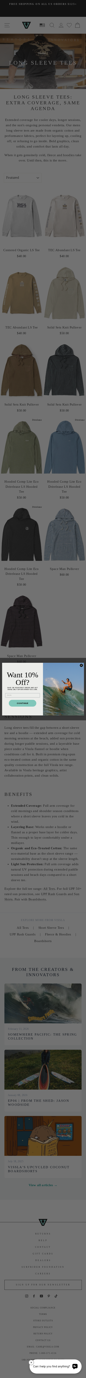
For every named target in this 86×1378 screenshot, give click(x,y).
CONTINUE (22, 703)
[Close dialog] (81, 665)
